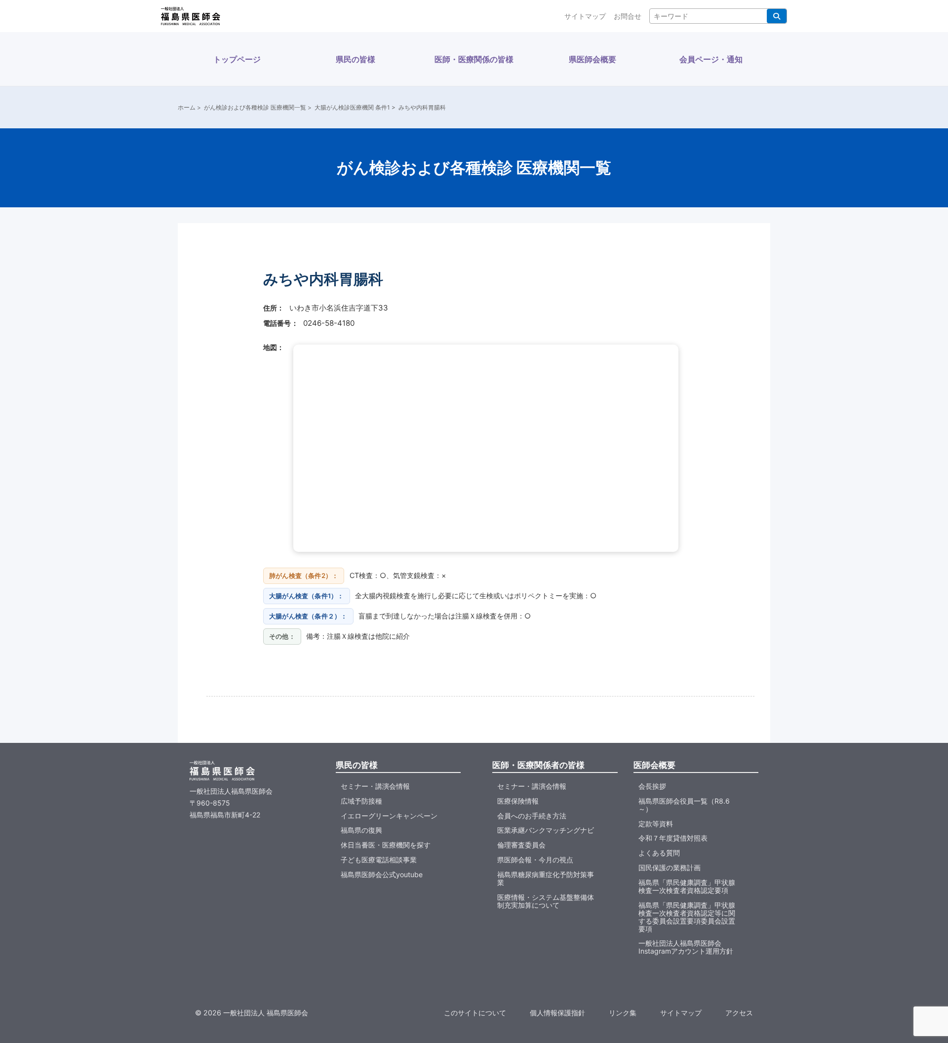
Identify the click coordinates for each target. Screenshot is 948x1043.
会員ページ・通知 (711, 59)
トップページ (237, 59)
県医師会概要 (592, 59)
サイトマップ (585, 16)
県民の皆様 (355, 59)
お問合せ (627, 16)
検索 (777, 16)
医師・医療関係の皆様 (474, 59)
